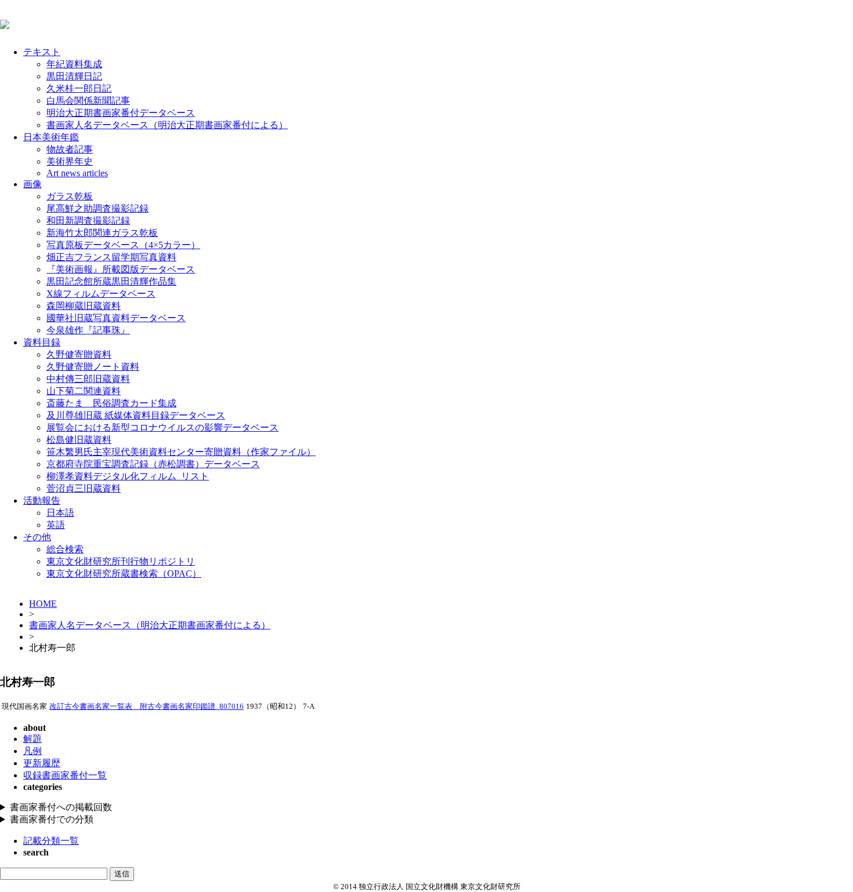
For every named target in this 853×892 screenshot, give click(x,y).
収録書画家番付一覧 (65, 775)
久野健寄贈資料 (78, 354)
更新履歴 (41, 763)
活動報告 (41, 500)
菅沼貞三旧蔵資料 (83, 488)
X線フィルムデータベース (101, 293)
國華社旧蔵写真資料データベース (116, 318)
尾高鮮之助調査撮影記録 (97, 208)
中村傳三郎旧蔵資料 (88, 379)
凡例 (32, 751)
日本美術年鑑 (51, 137)
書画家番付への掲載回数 (61, 807)
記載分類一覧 (51, 841)
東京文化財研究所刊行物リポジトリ (120, 561)
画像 (32, 184)
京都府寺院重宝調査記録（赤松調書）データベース (153, 464)
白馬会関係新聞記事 (88, 100)
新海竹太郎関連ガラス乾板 (102, 233)
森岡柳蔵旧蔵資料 (83, 306)
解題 (32, 739)
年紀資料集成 (74, 64)
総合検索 (65, 549)
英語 (55, 525)
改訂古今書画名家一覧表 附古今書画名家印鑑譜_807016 (146, 706)
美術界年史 (69, 161)
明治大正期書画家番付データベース (120, 113)
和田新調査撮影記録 (88, 220)
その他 (37, 537)
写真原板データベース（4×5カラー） (123, 245)
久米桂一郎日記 (78, 88)
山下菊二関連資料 (83, 391)
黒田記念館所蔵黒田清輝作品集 (111, 281)
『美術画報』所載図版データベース (120, 269)
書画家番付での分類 (51, 819)
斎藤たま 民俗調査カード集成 (111, 403)
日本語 (60, 513)
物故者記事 (69, 149)
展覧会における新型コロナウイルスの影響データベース (162, 427)
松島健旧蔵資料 (78, 440)
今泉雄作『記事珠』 (88, 330)
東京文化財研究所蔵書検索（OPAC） (123, 573)
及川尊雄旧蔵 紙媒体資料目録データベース (135, 415)
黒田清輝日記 (74, 76)
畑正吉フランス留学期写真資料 (111, 257)
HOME (43, 604)
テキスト (41, 52)
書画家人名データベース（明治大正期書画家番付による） (167, 125)
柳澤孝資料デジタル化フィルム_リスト (127, 476)
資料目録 (41, 342)
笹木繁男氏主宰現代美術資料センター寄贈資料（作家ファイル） (181, 452)
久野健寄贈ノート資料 (92, 367)
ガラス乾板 (69, 196)
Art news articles (77, 173)
